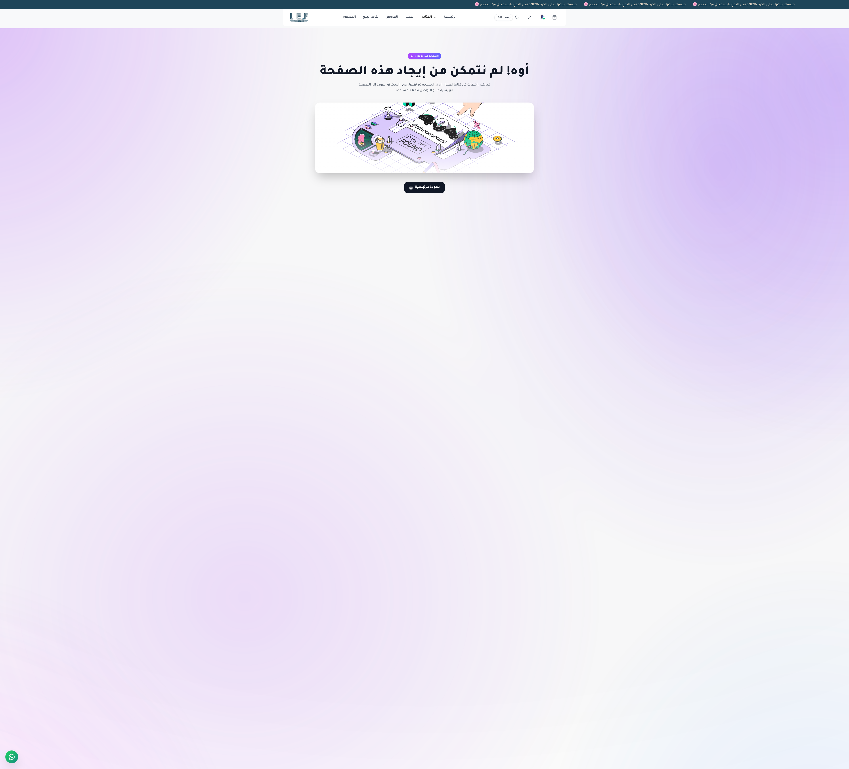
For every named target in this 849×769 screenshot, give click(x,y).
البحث (410, 17)
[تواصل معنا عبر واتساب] (11, 756)
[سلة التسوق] (554, 17)
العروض (392, 17)
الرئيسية (450, 17)
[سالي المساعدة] (542, 17)
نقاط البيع (371, 17)
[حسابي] (529, 17)
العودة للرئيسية (427, 187)
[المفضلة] (517, 17)
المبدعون (349, 17)
